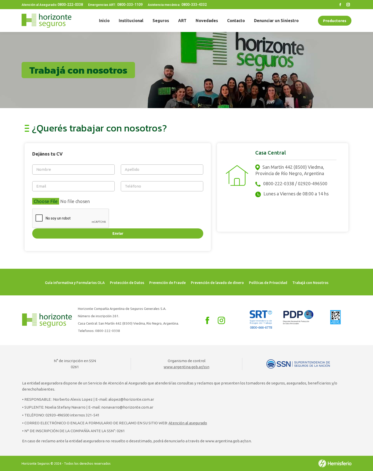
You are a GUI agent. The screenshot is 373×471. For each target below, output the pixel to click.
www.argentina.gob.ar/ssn (186, 367)
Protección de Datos (127, 283)
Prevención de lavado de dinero (217, 283)
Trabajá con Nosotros (310, 283)
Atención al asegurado (187, 423)
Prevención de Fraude (167, 283)
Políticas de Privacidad (268, 283)
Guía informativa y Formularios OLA (75, 283)
